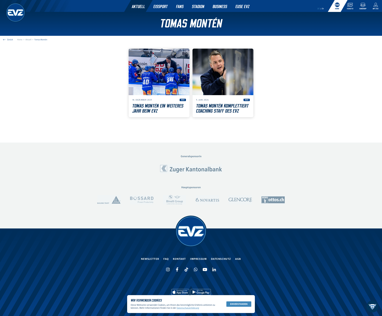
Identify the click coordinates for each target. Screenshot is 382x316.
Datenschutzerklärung (188, 308)
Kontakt (179, 258)
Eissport (160, 6)
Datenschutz (221, 258)
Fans (180, 6)
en (323, 9)
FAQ (166, 258)
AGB (238, 258)
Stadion (198, 6)
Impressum (198, 258)
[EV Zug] (15, 12)
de (318, 9)
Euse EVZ (242, 6)
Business (220, 6)
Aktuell (138, 6)
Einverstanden (239, 304)
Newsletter (150, 258)
